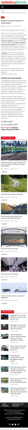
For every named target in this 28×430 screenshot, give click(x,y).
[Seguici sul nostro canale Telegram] (12, 424)
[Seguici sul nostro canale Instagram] (18, 424)
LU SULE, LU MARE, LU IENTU (9, 124)
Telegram (3, 129)
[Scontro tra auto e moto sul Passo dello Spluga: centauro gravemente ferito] (4, 380)
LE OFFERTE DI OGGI (7, 121)
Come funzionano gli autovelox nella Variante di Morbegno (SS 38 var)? (11, 217)
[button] (26, 7)
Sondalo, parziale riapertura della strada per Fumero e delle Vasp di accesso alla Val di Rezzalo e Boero (18, 390)
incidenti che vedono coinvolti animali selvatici (13, 43)
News (2, 17)
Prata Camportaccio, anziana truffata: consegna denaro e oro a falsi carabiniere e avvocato (18, 337)
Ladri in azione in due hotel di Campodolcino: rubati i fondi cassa (18, 348)
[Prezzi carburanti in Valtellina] (14, 264)
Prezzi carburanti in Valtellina (9, 274)
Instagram (17, 129)
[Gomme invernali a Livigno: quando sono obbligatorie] (14, 288)
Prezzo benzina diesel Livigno (9, 248)
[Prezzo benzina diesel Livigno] (14, 237)
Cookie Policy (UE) (5, 405)
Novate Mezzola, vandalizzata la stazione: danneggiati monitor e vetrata (17, 358)
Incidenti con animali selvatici (11, 78)
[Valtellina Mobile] (14, 2)
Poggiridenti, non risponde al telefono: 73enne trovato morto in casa (18, 317)
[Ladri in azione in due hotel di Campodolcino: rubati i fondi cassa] (4, 348)
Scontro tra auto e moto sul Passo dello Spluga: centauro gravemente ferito (18, 380)
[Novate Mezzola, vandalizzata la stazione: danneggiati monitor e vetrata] (4, 357)
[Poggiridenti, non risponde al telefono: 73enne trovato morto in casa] (4, 317)
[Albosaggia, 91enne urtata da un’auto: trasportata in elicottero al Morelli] (4, 327)
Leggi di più (4, 171)
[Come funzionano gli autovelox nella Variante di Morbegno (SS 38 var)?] (14, 208)
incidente (4, 53)
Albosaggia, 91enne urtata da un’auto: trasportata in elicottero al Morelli (18, 327)
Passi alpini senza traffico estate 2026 (12, 194)
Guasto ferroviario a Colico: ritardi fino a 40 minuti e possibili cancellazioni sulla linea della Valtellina (13, 164)
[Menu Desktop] (2, 7)
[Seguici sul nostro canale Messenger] (15, 424)
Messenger (10, 129)
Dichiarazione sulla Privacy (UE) (17, 405)
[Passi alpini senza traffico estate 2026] (14, 183)
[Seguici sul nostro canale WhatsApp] (9, 424)
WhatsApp (15, 127)
